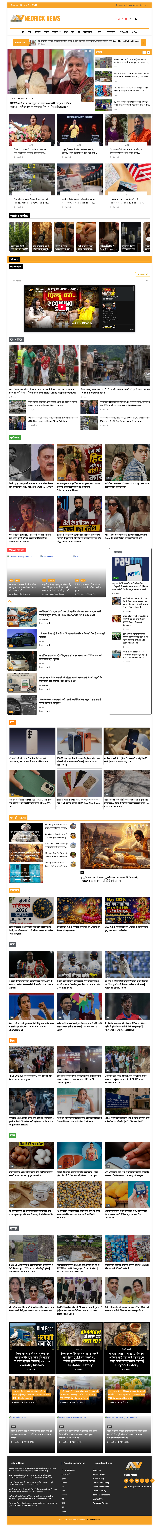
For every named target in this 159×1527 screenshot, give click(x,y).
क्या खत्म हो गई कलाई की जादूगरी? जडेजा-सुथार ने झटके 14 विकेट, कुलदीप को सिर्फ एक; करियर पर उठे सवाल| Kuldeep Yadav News (126, 984)
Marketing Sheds (93, 1520)
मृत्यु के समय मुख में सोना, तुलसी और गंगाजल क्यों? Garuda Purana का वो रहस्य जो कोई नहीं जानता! (26, 855)
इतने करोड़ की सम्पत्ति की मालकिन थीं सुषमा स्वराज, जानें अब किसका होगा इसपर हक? (22, 587)
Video (134, 32)
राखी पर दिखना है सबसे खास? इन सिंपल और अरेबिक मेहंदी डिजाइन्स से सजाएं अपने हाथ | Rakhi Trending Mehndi (79, 1394)
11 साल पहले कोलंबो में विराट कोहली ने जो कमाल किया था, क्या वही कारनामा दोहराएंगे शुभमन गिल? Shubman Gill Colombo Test (78, 984)
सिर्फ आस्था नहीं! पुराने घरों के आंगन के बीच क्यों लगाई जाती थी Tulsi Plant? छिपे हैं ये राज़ (56, 856)
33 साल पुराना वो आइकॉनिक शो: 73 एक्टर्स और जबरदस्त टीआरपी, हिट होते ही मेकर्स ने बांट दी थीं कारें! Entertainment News (78, 486)
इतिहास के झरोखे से (126, 1349)
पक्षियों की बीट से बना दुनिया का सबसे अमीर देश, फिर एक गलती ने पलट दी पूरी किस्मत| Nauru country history (32, 1359)
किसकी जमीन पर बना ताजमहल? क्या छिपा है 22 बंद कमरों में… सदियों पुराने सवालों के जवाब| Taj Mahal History (79, 1359)
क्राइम (46, 32)
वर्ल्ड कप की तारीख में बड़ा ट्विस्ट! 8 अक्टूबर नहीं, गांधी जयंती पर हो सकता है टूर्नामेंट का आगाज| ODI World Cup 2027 (79, 1026)
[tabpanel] (50, 80)
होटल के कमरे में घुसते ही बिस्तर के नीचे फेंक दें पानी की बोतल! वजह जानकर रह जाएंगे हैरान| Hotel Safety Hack (31, 1434)
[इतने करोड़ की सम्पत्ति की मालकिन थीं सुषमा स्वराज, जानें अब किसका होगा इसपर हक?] (23, 576)
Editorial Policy (99, 1491)
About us (119, 5)
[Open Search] (131, 19)
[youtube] (126, 18)
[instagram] (119, 18)
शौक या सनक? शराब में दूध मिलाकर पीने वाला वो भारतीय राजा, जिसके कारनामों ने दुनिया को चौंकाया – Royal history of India (25, 835)
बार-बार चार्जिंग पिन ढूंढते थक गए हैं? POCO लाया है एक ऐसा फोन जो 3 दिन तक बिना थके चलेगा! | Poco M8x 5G (30, 803)
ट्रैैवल (13, 1427)
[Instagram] (142, 1481)
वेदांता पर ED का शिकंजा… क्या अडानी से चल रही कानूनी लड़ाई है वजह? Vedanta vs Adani (135, 655)
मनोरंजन (55, 32)
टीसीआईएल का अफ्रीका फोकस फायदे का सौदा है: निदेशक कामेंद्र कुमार (88, 587)
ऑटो (11, 624)
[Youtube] (137, 1481)
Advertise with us (131, 5)
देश (23, 32)
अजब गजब (31, 1349)
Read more (44, 623)
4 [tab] (90, 51)
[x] (122, 18)
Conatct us (144, 5)
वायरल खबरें (111, 32)
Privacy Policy (99, 1474)
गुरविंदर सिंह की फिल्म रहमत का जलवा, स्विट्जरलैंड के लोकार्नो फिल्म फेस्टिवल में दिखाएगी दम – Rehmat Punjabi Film (25, 876)
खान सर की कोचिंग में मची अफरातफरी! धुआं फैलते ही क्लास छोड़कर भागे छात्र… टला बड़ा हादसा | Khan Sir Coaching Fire (79, 1079)
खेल (72, 32)
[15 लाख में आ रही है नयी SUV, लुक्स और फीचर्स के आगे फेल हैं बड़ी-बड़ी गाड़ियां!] (22, 639)
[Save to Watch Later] (131, 290)
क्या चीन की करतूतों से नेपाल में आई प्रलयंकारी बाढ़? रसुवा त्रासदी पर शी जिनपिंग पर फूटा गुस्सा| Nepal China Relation (127, 202)
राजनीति (37, 32)
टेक (12, 753)
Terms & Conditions (101, 1495)
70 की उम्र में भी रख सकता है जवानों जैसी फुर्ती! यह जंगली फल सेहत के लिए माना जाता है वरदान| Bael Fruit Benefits (78, 1214)
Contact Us (98, 1499)
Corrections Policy (101, 1482)
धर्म (79, 32)
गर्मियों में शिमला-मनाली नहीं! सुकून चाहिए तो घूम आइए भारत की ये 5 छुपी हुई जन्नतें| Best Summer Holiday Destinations (127, 1434)
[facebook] (116, 18)
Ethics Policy (98, 1478)
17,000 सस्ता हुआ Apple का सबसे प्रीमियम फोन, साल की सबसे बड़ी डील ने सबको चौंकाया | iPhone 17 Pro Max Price (78, 761)
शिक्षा (65, 32)
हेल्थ (12, 1167)
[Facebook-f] (126, 1481)
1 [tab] (79, 51)
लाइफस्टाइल (87, 32)
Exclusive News (68, 1470)
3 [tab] (86, 51)
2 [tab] (83, 51)
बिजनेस (17, 580)
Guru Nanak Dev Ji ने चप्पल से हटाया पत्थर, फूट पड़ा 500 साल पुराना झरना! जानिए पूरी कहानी (56, 837)
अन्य (99, 32)
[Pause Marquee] (143, 42)
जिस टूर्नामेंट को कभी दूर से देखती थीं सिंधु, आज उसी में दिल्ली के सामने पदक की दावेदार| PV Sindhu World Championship (31, 1026)
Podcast (123, 32)
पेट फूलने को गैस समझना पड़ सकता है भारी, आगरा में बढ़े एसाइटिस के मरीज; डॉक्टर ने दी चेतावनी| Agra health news (127, 1394)
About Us (97, 1470)
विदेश (29, 32)
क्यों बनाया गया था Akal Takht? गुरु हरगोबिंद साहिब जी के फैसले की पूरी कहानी (56, 847)
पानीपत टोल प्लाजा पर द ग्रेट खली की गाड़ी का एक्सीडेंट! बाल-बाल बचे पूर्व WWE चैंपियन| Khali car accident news (31, 1483)
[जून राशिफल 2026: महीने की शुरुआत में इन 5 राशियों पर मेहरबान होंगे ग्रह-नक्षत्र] (79, 910)
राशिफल (13, 922)
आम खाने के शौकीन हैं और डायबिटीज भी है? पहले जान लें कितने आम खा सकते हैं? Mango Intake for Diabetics (126, 1214)
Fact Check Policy (101, 1487)
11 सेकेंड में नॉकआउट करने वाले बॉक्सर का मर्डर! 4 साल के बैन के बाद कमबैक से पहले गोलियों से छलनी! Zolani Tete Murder (31, 984)
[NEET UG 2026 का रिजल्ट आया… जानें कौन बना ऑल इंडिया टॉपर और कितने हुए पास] (31, 1059)
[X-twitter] (131, 1481)
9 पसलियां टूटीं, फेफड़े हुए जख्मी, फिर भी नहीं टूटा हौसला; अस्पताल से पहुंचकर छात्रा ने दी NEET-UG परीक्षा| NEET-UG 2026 (126, 1079)
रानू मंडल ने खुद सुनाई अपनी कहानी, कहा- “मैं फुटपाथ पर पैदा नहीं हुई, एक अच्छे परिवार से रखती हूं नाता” (56, 587)
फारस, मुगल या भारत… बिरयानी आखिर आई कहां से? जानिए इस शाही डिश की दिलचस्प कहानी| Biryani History (126, 1359)
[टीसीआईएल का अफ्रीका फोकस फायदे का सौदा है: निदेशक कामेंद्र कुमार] (89, 576)
